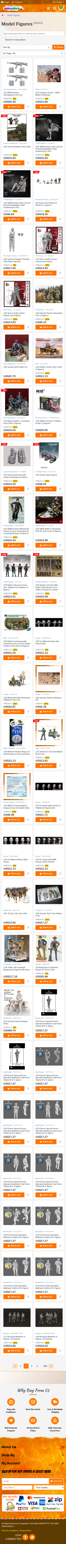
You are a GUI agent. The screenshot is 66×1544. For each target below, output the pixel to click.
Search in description (15, 39)
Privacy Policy (25, 1531)
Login (7, 2)
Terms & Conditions (10, 1531)
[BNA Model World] (14, 8)
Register (19, 2)
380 (45, 1366)
